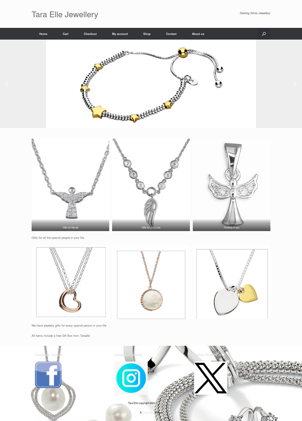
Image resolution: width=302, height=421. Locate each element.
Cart (65, 34)
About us (198, 34)
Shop (147, 34)
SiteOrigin (148, 412)
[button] (263, 34)
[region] (151, 84)
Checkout (90, 34)
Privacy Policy (166, 403)
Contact (171, 34)
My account (120, 34)
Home (43, 34)
